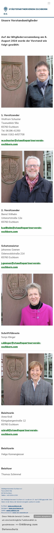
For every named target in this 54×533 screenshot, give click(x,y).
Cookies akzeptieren (43, 516)
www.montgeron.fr (16, 508)
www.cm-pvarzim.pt (20, 513)
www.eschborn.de (14, 506)
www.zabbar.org (12, 510)
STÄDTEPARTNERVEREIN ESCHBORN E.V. (25, 11)
